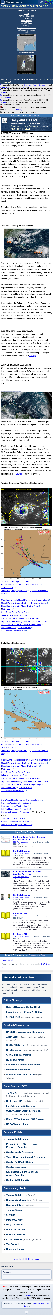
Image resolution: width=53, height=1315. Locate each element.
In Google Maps (38, 603)
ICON (25, 1144)
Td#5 (26, 13)
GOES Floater (7, 587)
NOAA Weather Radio (17, 1124)
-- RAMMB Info (24, 628)
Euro (35, 1144)
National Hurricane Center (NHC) (23, 1007)
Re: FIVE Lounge (21, 851)
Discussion (43, 85)
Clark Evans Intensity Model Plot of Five (19, 606)
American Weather (15, 1234)
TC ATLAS (11, 1093)
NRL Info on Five (8, 628)
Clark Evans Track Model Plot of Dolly (18, 760)
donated (26, 1295)
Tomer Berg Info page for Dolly (14, 751)
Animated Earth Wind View (20, 1074)
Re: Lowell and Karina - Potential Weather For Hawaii (29, 838)
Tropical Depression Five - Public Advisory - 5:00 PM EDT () (24, 102)
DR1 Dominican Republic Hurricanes (16, 824)
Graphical (27, 85)
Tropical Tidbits (14, 1195)
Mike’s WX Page (14, 1219)
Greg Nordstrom (14, 1224)
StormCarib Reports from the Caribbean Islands (21, 800)
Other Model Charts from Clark (14, 615)
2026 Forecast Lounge (21, 842)
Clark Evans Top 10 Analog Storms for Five (19, 618)
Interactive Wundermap (18, 1069)
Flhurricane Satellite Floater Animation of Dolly (21, 744)
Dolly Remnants (26, 53)
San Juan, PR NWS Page (12, 818)
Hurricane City (13, 1205)
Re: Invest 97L (20, 913)
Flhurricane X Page (37, 955)
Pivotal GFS (12, 1144)
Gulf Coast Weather (16, 1229)
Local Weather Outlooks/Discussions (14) (19, 113)
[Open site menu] (3, 2)
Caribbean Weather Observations (15, 803)
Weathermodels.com (16, 1167)
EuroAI (9, 1147)
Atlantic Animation (15, 1175)
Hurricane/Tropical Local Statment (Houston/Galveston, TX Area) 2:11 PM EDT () (24, 109)
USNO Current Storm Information (23, 1111)
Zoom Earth (12, 1036)
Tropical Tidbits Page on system (15, 581)
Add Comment (31, 126)
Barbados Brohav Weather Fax (14, 806)
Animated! (43, 600)
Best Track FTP (14, 1101)
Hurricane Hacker (15, 1249)
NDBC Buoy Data (15, 1060)
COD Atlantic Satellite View (12, 631)
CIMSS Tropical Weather (18, 1055)
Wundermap (5, 87)
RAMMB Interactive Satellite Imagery (25, 1032)
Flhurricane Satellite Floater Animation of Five (20, 584)
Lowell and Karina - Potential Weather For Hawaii (27, 873)
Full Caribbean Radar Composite (15, 809)
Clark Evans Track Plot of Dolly (14, 772)
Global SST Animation (17, 1119)
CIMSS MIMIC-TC (15, 1045)
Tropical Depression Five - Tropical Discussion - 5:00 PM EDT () (26, 91)
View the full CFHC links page (26, 1259)
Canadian (22, 1147)
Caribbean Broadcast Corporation (15, 812)
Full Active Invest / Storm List (21, 1106)
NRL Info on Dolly (8, 787)
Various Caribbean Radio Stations (15, 821)
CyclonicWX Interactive (18, 1180)
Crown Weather (14, 1239)
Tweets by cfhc (7, 960)
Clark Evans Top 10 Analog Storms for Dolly (20, 778)
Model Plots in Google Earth (14, 603)
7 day (35, 85)
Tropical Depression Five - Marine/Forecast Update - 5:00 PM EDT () (25, 96)
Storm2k (10, 1214)
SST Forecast (38, 1119)
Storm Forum (13, 1017)
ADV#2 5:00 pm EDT (26, 16)
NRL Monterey (13, 1050)
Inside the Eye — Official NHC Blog (24, 1012)
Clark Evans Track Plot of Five (14, 612)
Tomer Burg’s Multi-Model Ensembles (25, 1157)
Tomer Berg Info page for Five (14, 591)
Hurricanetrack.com (16, 1200)
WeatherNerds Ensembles (19, 1152)
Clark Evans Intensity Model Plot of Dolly (20, 766)
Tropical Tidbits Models (18, 1139)
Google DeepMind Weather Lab (22, 1172)
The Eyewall (12, 1244)
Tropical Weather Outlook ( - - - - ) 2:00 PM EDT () (26, 86)
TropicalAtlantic (14, 1210)
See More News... (35, 115)
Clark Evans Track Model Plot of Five (18, 600)
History (25, 87)
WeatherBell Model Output (19, 1162)
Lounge (32, 356)
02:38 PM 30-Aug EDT (20, 129)
